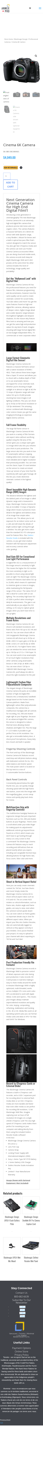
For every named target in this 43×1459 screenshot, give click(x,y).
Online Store (21, 1351)
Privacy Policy (22, 1354)
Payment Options (21, 1348)
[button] (36, 56)
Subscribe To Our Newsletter (21, 1301)
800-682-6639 (21, 1296)
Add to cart (10, 184)
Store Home (8, 39)
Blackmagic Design (20, 39)
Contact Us (21, 1292)
